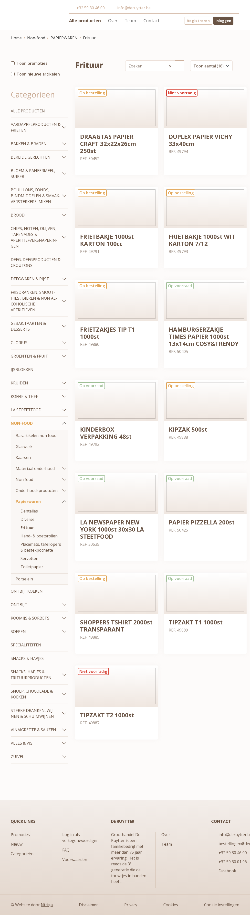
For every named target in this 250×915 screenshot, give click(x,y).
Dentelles (29, 511)
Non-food (36, 38)
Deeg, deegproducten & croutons (36, 262)
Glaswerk (24, 446)
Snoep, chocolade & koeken (32, 694)
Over (112, 20)
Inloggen (223, 20)
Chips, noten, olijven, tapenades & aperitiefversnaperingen (34, 237)
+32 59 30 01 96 (233, 861)
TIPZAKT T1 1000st (196, 622)
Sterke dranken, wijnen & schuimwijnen (32, 713)
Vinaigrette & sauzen (33, 729)
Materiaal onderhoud (35, 468)
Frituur (89, 38)
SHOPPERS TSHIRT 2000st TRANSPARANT (116, 625)
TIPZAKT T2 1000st (107, 715)
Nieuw (16, 844)
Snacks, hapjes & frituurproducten (31, 674)
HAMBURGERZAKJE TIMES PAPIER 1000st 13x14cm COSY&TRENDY (204, 336)
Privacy (130, 904)
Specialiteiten (26, 645)
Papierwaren (28, 501)
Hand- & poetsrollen (39, 536)
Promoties (20, 834)
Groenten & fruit (29, 356)
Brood (18, 215)
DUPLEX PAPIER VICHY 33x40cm (200, 140)
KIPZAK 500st (188, 429)
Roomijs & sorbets (30, 618)
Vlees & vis (21, 743)
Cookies (170, 904)
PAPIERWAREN (64, 38)
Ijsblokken (22, 369)
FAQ (66, 850)
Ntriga (47, 904)
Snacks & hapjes (27, 658)
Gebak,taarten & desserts (28, 326)
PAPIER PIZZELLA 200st (202, 522)
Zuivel (17, 756)
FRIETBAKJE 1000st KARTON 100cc (107, 240)
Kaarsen (23, 457)
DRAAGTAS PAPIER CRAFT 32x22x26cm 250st (108, 143)
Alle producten (85, 20)
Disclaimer (88, 904)
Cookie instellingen (221, 904)
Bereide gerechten (31, 157)
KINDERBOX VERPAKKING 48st (106, 432)
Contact (152, 20)
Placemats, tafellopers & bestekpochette (41, 547)
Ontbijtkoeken (27, 591)
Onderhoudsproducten (37, 490)
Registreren (198, 20)
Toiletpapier (32, 566)
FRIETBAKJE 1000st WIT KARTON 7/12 (202, 240)
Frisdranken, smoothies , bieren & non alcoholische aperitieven (34, 301)
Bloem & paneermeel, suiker (33, 173)
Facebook (227, 870)
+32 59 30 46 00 (90, 8)
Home (16, 38)
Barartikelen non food (36, 435)
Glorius (19, 342)
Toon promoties (32, 63)
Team (130, 20)
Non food (24, 479)
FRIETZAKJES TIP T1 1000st (107, 332)
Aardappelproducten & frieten (36, 127)
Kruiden (19, 383)
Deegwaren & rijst (30, 279)
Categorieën (22, 853)
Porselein (24, 579)
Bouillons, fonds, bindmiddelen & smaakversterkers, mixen (36, 195)
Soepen (18, 631)
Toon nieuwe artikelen (38, 74)
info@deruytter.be (133, 8)
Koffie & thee (24, 396)
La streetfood (26, 410)
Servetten (29, 558)
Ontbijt (19, 604)
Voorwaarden (74, 859)
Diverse (27, 519)
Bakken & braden (29, 143)
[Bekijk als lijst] (243, 65)
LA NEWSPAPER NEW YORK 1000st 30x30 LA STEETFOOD (112, 529)
